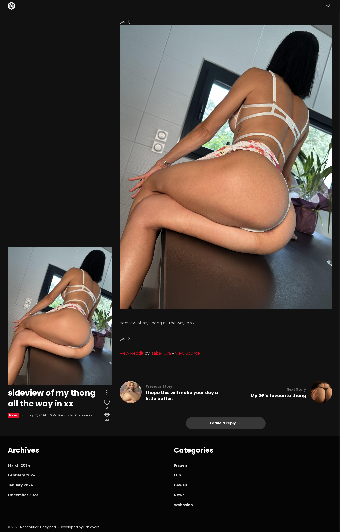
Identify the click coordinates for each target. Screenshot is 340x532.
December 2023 (23, 495)
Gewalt (180, 485)
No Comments (81, 415)
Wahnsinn (183, 505)
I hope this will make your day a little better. (182, 396)
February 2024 (22, 475)
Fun (177, 475)
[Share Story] (107, 392)
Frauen (180, 465)
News (13, 415)
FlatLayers (91, 527)
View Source (187, 353)
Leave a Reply (223, 423)
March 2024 (19, 465)
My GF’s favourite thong (278, 396)
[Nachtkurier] (11, 6)
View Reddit (132, 353)
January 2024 (20, 485)
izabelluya (161, 353)
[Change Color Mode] (328, 6)
